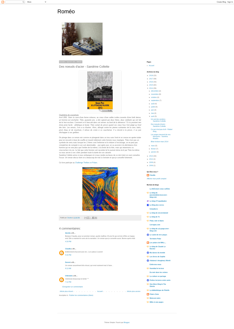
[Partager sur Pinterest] (96, 217)
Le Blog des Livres (157, 205)
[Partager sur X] (90, 217)
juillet (153, 107)
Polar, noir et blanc (157, 221)
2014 (151, 88)
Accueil (100, 291)
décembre (155, 91)
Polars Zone (154, 294)
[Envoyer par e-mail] (85, 217)
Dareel (67, 262)
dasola (67, 233)
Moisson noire (155, 298)
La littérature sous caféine (160, 189)
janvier (154, 152)
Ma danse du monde (157, 253)
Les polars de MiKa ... (158, 243)
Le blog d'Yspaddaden (158, 201)
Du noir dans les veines (159, 272)
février (153, 149)
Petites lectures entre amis (160, 280)
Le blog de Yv (155, 217)
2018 (151, 75)
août (153, 104)
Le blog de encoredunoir (159, 213)
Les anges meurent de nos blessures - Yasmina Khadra (160, 136)
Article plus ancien (133, 291)
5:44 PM (68, 255)
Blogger (126, 322)
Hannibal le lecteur (157, 268)
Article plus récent (66, 291)
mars (153, 146)
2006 (151, 165)
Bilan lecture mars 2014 (159, 142)
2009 (151, 162)
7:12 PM (68, 282)
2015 (151, 85)
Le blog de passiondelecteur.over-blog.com (158, 195)
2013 (151, 156)
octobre (154, 97)
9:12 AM (68, 268)
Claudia (68, 249)
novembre (155, 94)
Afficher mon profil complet (156, 179)
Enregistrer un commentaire (72, 287)
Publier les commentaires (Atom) (81, 295)
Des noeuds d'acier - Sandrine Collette (158, 125)
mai (152, 113)
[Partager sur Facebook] (93, 217)
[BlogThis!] (88, 217)
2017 (151, 79)
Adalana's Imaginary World (160, 261)
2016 (151, 82)
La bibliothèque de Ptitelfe (159, 290)
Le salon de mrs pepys (158, 235)
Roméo (66, 11)
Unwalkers (154, 209)
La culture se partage (158, 276)
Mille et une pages (156, 302)
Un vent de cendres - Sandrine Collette (158, 120)
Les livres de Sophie (157, 257)
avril (153, 116)
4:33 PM (68, 242)
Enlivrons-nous (155, 264)
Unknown (68, 276)
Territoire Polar (155, 239)
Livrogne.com (155, 225)
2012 (151, 159)
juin (152, 110)
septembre (155, 100)
